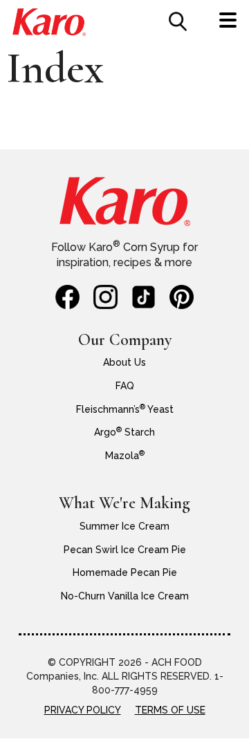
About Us (124, 362)
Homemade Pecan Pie (125, 572)
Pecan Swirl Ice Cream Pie (125, 549)
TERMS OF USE (170, 710)
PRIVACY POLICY (82, 710)
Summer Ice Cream (124, 526)
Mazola (125, 455)
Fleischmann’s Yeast (125, 409)
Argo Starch (124, 432)
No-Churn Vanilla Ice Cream (125, 596)
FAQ (125, 385)
